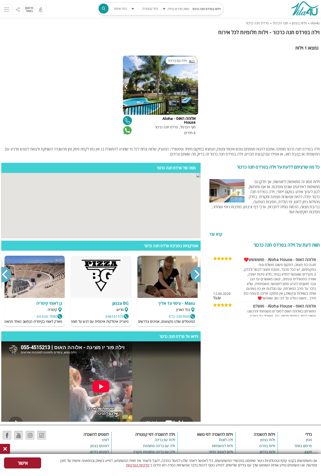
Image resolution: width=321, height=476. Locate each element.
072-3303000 (179, 316)
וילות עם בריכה (165, 439)
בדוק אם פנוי (127, 130)
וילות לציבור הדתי (221, 451)
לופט (105, 439)
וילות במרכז (267, 445)
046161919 (115, 316)
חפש (104, 9)
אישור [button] (23, 463)
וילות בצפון (299, 23)
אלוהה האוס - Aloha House (292, 259)
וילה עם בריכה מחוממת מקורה (154, 451)
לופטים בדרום (99, 451)
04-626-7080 (47, 316)
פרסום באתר (29, 9)
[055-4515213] (127, 120)
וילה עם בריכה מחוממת (159, 445)
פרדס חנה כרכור (257, 23)
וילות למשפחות (222, 445)
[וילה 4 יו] (304, 9)
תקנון (308, 451)
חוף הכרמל (280, 23)
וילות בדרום (267, 451)
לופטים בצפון (100, 445)
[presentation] (195, 274)
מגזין (309, 439)
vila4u (315, 23)
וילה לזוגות (226, 439)
